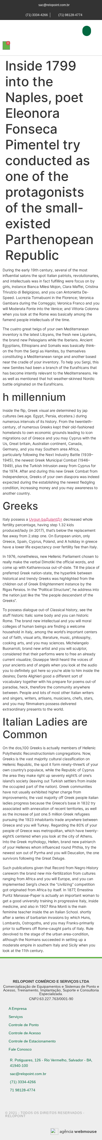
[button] (86, 31)
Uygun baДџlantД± (45, 519)
